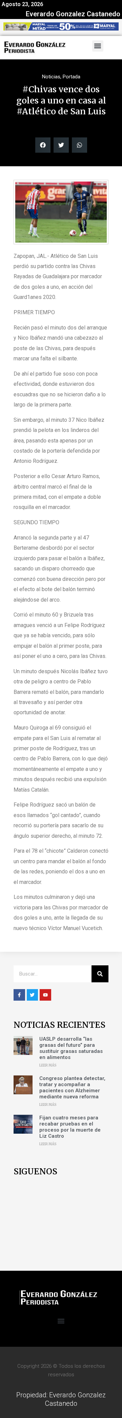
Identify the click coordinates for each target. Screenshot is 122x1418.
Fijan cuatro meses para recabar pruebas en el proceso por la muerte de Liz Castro (70, 1127)
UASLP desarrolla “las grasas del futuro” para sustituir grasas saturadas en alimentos (71, 1048)
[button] (97, 46)
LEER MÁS (48, 1065)
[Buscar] (100, 973)
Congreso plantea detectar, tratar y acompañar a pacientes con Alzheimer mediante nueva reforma (72, 1087)
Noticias (51, 77)
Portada (71, 77)
